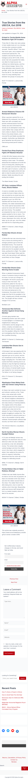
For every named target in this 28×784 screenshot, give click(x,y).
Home (3, 10)
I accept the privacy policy (13, 565)
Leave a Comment (7, 28)
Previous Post (14, 578)
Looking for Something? (9, 675)
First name (7, 554)
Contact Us (14, 760)
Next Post (14, 582)
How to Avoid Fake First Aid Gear (12, 695)
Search (22, 678)
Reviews (14, 762)
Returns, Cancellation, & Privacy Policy (14, 757)
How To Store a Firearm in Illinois (12, 692)
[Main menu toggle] (26, 4)
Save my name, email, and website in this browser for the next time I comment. (12, 646)
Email (6, 560)
